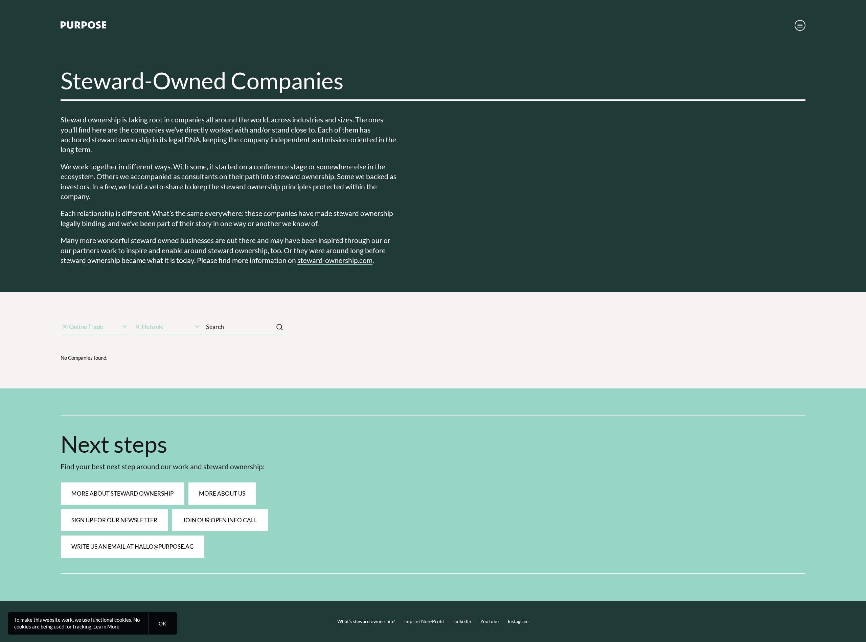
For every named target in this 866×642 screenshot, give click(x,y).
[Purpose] (83, 27)
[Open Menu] (800, 25)
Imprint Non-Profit (424, 621)
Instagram (518, 621)
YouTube (489, 621)
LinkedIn (462, 621)
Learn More (106, 626)
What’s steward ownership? (366, 621)
